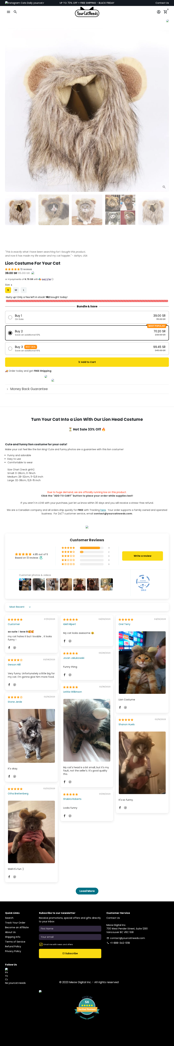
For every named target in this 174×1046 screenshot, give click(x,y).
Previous (9, 110)
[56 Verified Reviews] (87, 1021)
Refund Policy (13, 946)
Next (165, 110)
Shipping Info (12, 937)
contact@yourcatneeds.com (126, 938)
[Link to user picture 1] (142, 662)
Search (9, 918)
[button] (12, 269)
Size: (8, 284)
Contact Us (162, 3)
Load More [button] (87, 891)
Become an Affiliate (17, 927)
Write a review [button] (142, 556)
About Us (10, 932)
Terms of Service (15, 941)
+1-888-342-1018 (118, 943)
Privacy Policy (13, 951)
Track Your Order (15, 922)
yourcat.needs (41, 3)
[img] (15, 619)
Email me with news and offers (58, 944)
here (103, 510)
